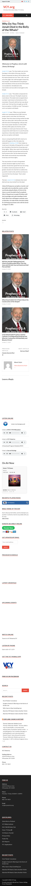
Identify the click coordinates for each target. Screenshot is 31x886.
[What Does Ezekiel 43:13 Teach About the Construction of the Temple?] (15, 298)
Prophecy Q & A (6, 21)
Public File (5, 838)
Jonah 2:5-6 (5, 93)
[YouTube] (22, 1)
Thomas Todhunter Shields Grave (12, 723)
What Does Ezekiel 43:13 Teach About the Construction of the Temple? (15, 300)
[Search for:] (15, 690)
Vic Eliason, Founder (8, 833)
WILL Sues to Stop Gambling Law (12, 708)
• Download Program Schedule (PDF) (12, 446)
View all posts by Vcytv (20, 366)
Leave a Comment (20, 32)
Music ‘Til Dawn (7, 830)
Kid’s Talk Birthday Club (9, 827)
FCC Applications (7, 844)
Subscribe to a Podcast (8, 821)
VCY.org (9, 7)
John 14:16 (5, 518)
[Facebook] (24, 1)
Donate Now (8, 528)
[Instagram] (28, 1)
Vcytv (13, 32)
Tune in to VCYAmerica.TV (9, 638)
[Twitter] (26, 1)
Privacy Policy (6, 836)
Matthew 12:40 (14, 143)
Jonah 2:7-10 (6, 112)
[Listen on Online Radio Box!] (27, 503)
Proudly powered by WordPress (10, 882)
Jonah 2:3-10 (11, 180)
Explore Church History (14, 719)
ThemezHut (9, 884)
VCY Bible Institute (7, 824)
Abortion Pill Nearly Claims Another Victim (15, 711)
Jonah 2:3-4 (5, 71)
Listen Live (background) (18, 424)
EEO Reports (6, 841)
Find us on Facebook (10, 676)
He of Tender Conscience (10, 700)
